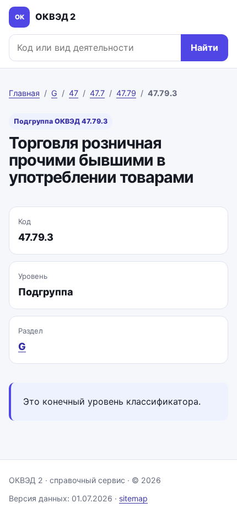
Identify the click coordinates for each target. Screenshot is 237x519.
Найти (204, 47)
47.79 (126, 93)
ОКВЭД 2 (45, 16)
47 (73, 93)
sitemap (133, 498)
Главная (24, 93)
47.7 (97, 93)
